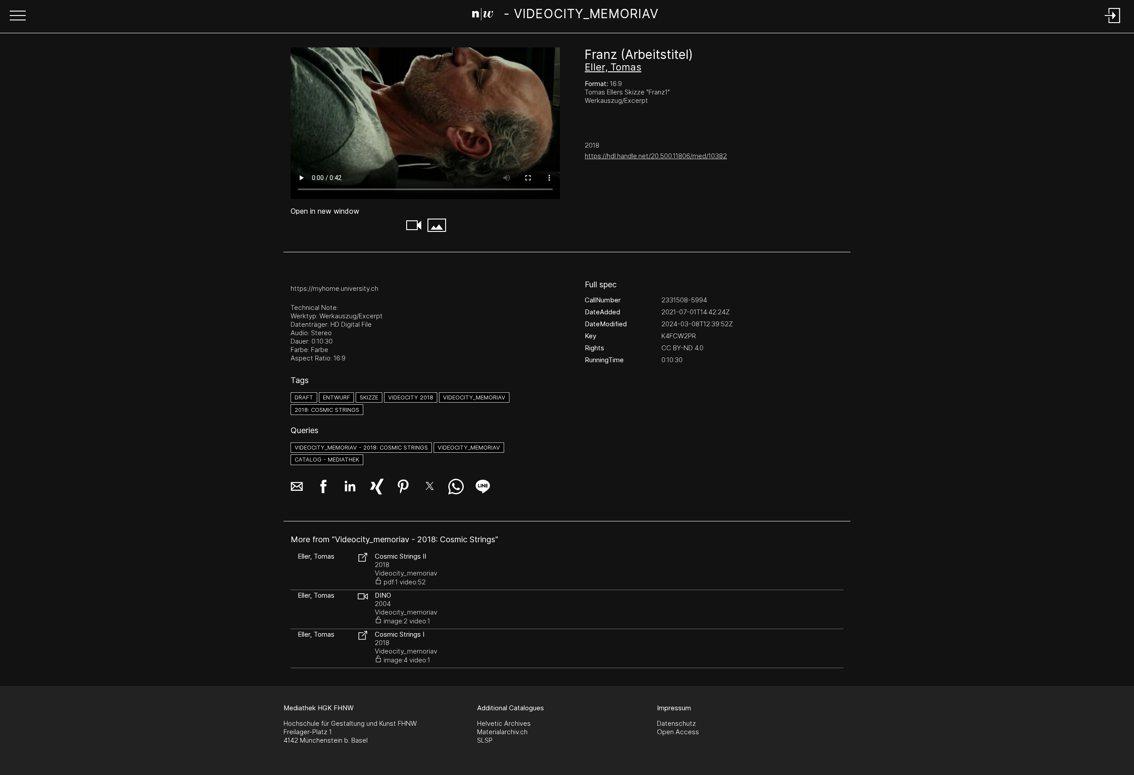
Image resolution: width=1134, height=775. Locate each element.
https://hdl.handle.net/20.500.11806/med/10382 (656, 156)
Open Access (678, 732)
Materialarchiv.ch (502, 732)
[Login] (1112, 24)
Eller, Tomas (613, 67)
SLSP (485, 740)
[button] (17, 16)
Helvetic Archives (504, 723)
